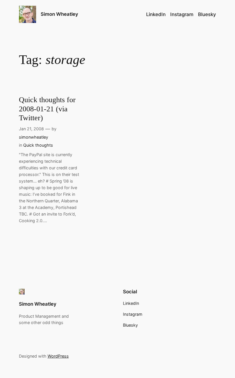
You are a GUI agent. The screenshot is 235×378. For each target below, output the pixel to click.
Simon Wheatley (59, 14)
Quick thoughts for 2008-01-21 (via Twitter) (47, 109)
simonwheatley (33, 137)
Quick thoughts (38, 145)
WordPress (58, 356)
